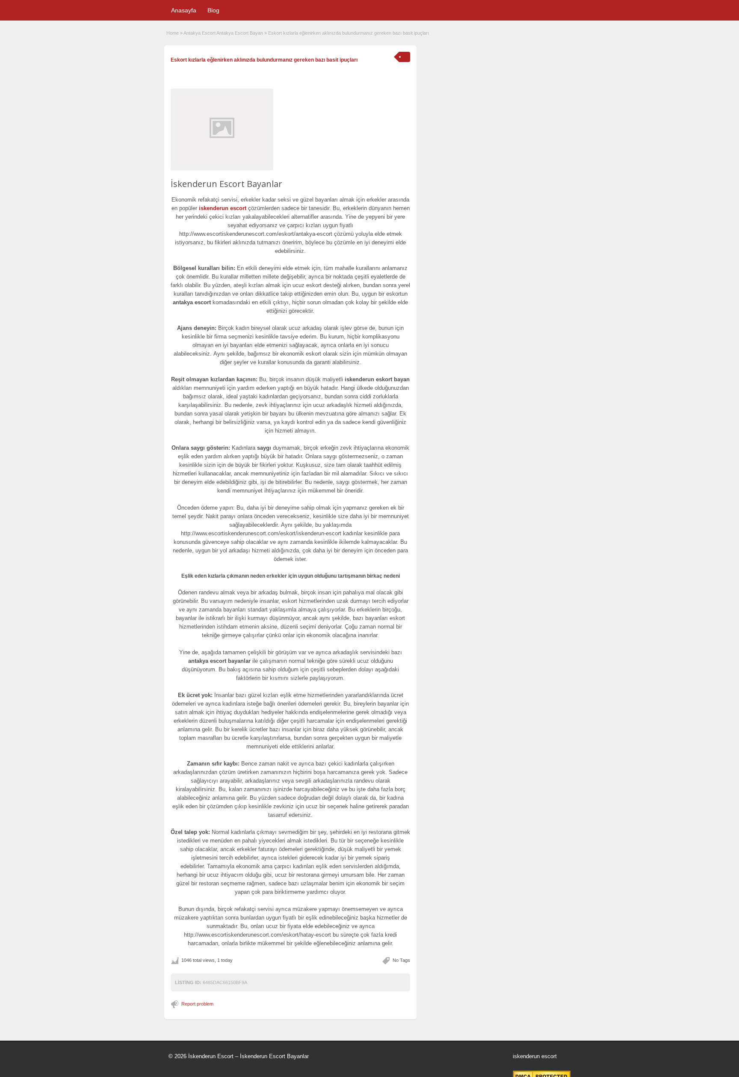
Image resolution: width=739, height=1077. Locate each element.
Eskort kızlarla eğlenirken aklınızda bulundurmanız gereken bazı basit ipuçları (264, 60)
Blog (213, 10)
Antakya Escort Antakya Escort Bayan (223, 33)
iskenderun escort (222, 208)
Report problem (197, 1003)
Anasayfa (183, 10)
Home (172, 33)
